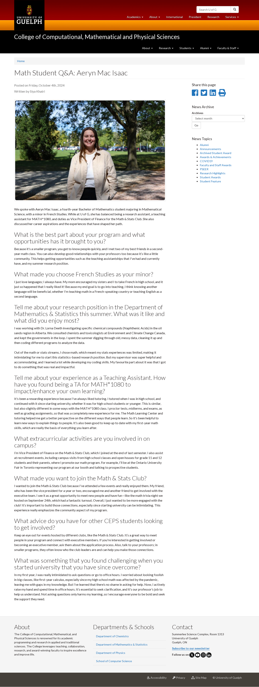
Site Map (202, 679)
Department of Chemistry (112, 636)
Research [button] (165, 48)
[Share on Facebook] (195, 92)
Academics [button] (136, 18)
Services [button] (233, 18)
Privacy (181, 679)
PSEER (204, 169)
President (195, 17)
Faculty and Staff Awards (215, 165)
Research (214, 18)
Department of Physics (110, 652)
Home (21, 61)
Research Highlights (212, 173)
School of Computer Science (114, 661)
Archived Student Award (215, 153)
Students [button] (185, 48)
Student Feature (210, 181)
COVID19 (206, 161)
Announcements (210, 149)
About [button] (156, 18)
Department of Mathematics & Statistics (122, 644)
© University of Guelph (227, 677)
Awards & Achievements (215, 157)
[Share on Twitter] (204, 92)
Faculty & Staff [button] (227, 48)
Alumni (204, 145)
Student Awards (210, 177)
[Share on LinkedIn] (213, 92)
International (174, 17)
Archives (197, 113)
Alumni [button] (204, 48)
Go (196, 125)
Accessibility (160, 679)
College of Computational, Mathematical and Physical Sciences (97, 36)
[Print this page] (222, 92)
